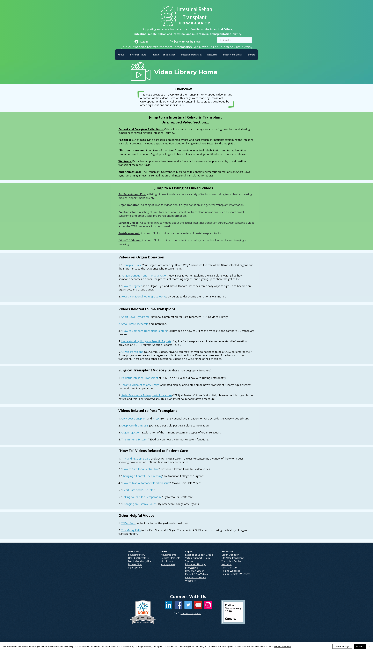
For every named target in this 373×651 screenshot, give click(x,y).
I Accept (360, 646)
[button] (121, 54)
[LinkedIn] (168, 605)
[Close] (369, 646)
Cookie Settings (342, 646)
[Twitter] (188, 605)
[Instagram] (208, 605)
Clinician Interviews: (131, 150)
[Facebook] (178, 605)
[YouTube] (198, 605)
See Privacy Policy (282, 646)
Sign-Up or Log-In (162, 154)
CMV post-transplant (133, 418)
